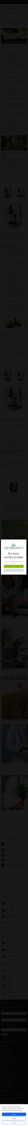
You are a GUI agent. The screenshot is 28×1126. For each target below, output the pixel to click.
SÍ (13, 566)
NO (14, 570)
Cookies (14, 1118)
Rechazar (14, 1122)
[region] (14, 1115)
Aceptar (14, 1114)
